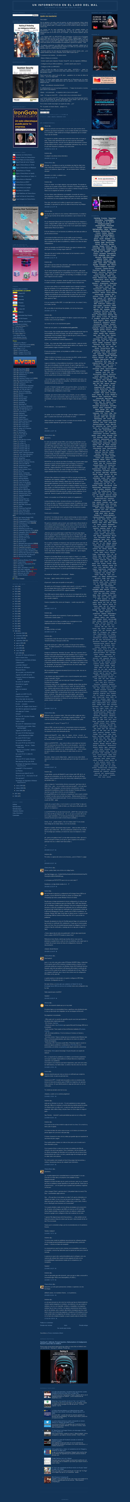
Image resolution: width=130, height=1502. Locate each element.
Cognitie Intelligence (111, 569)
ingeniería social (107, 420)
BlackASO (106, 589)
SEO (101, 378)
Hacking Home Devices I (26, 387)
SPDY (103, 728)
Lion (111, 493)
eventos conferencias (102, 754)
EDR (108, 532)
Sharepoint (114, 469)
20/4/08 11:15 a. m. (51, 149)
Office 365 (113, 424)
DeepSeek (98, 372)
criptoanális (95, 751)
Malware (110, 233)
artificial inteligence (112, 613)
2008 (16, 631)
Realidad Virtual (96, 469)
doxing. (107, 751)
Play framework (96, 641)
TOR (94, 354)
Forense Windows (23, 575)
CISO (101, 422)
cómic (104, 372)
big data (95, 264)
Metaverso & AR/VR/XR (25, 393)
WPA (108, 580)
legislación (107, 370)
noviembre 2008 (20, 635)
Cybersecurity (107, 396)
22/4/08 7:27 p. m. (51, 1280)
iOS (101, 251)
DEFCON (110, 441)
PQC (114, 437)
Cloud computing (111, 292)
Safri (109, 730)
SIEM (95, 728)
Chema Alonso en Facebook (23, 185)
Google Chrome (98, 302)
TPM (116, 736)
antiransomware (105, 439)
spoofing (112, 311)
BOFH (106, 513)
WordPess (95, 747)
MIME (97, 710)
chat (113, 385)
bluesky (101, 749)
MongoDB (109, 556)
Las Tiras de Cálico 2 (25, 410)
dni (98, 584)
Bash (94, 550)
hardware (103, 276)
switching (111, 565)
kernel (99, 435)
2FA (112, 281)
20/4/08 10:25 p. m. (51, 886)
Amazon (102, 328)
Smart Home (96, 439)
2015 (16, 613)
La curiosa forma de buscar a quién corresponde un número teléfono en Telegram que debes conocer (68, 1421)
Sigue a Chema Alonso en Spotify (25, 173)
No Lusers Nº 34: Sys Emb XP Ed (25, 743)
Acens (99, 567)
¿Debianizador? (20, 662)
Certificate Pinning (106, 491)
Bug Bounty (22, 430)
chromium (105, 615)
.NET (94, 307)
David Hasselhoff (111, 448)
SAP (105, 606)
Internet (97, 244)
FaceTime (112, 552)
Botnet (102, 368)
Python (105, 259)
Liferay (111, 706)
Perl (104, 558)
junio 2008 (19, 648)
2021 (16, 599)
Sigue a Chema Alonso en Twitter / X (26, 176)
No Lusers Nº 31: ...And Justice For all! (26, 775)
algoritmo (97, 454)
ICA (111, 506)
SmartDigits (107, 732)
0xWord (15, 804)
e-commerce (104, 415)
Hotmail (114, 396)
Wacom (95, 741)
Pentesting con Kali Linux (26, 528)
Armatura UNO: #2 (24, 449)
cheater (100, 615)
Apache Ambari (112, 669)
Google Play (97, 313)
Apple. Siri (102, 673)
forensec (100, 756)
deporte (96, 489)
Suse (103, 610)
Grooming (96, 533)
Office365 (112, 417)
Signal (113, 608)
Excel (102, 344)
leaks (100, 463)
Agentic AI (104, 391)
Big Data (21, 395)
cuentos (115, 426)
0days (110, 502)
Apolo (115, 622)
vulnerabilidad (95, 589)
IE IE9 (112, 287)
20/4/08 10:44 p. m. (51, 951)
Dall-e (106, 626)
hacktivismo (112, 374)
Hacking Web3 (23, 398)
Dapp (99, 593)
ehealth (96, 463)
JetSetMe (99, 704)
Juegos (105, 289)
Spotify (103, 400)
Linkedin (96, 389)
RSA (107, 409)
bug (114, 261)
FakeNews (101, 355)
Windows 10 (111, 300)
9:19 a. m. (65, 114)
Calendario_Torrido (98, 381)
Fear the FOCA (19, 328)
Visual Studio (102, 461)
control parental (97, 448)
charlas (104, 233)
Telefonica (94, 522)
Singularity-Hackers (18, 811)
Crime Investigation (24, 486)
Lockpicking (98, 635)
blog (113, 290)
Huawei (107, 697)
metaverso (112, 333)
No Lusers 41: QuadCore (22, 681)
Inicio (65, 1325)
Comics (103, 240)
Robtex (100, 606)
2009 (16, 628)
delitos (110, 526)
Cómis (101, 682)
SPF (104, 418)
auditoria (96, 654)
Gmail (107, 296)
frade (104, 756)
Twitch (112, 648)
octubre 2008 (20, 638)
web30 (108, 528)
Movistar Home (111, 272)
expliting (110, 754)
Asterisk (96, 624)
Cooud (97, 682)
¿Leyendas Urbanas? (21, 665)
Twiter (104, 737)
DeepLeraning (97, 684)
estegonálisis (107, 752)
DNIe (100, 430)
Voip (112, 372)
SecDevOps (98, 452)
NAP (94, 639)
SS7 (108, 606)
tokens (109, 285)
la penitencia (61, 24)
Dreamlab (20, 299)
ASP (95, 530)
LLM (106, 237)
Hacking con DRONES (25, 484)
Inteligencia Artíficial (106, 700)
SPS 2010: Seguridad (24, 569)
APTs (115, 565)
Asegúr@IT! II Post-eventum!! (24, 768)
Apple (102, 242)
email (109, 500)
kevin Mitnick (106, 470)
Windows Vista (61, 116)
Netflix (105, 437)
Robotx (110, 726)
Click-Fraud (113, 504)
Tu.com (107, 394)
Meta (103, 450)
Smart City (108, 495)
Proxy (99, 346)
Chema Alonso (49, 162)
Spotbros (94, 736)
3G (104, 402)
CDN (116, 589)
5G (115, 528)
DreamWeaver (105, 684)
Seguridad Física (100, 290)
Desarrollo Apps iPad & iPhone (27, 549)
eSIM (101, 658)
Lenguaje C (94, 576)
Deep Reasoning (97, 443)
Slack (99, 610)
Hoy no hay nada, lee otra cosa (24, 699)
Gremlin (99, 519)
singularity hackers (97, 363)
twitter (95, 263)
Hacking (97, 218)
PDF (104, 346)
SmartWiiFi (95, 734)
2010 (16, 626)
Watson (100, 741)
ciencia (94, 526)
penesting (94, 767)
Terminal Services (105, 348)
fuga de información (111, 368)
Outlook (108, 459)
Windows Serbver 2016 (110, 650)
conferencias (107, 227)
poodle (108, 769)
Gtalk (99, 596)
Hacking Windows (23, 478)
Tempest (95, 461)
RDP (110, 431)
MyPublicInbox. (104, 715)
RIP (97, 726)
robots (112, 346)
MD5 (94, 710)
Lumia (111, 708)
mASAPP (108, 545)
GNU (99, 493)
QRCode (111, 604)
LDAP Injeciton (95, 706)
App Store (98, 472)
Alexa (103, 380)
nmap (93, 502)
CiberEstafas (22, 417)
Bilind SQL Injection (102, 676)
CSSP (107, 678)
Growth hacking (101, 554)
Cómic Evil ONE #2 (24, 456)
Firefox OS (108, 687)
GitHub (99, 394)
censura (104, 524)
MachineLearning (112, 635)
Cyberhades (16, 815)
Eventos (104, 218)
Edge (96, 450)
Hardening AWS (23, 400)
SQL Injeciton (107, 645)
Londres (106, 708)
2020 (16, 601)
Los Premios (19, 771)
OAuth (110, 437)
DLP (113, 491)
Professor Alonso (19, 330)
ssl (115, 346)
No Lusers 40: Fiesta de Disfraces (25, 701)
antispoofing (113, 509)
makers (105, 366)
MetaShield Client (106, 535)
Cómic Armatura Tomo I (25, 469)
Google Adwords (112, 691)
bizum (96, 615)
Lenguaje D (106, 706)
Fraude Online (22, 562)
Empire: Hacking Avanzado (26, 452)
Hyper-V (108, 596)
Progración (95, 725)
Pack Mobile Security (19, 335)
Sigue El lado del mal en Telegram (25, 162)
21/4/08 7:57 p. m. (51, 1233)
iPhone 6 (105, 619)
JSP (115, 554)
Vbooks (109, 476)
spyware (113, 470)
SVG (98, 730)
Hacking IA (22, 371)
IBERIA (112, 697)
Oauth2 (107, 424)
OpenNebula (113, 721)
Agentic (95, 355)
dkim (113, 418)
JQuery (108, 702)
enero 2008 (19, 790)
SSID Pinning (112, 728)
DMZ (113, 482)
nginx (102, 585)
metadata (107, 309)
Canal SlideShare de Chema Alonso (25, 193)
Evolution (60, 1025)
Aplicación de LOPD (23, 573)
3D (103, 456)
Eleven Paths (110, 242)
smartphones (113, 587)
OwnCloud (102, 723)
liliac (103, 661)
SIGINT (99, 728)
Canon (112, 624)
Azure (103, 352)
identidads (103, 763)
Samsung (102, 508)
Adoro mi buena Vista (22, 657)
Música (113, 264)
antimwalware (113, 652)
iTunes (113, 762)
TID (106, 357)
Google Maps (95, 506)
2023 (16, 594)
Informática (103, 699)
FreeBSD (97, 689)
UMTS (105, 522)
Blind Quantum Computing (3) (60, 1477)
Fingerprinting (111, 240)
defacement (104, 526)
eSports (94, 619)
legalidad (96, 359)
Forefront (98, 457)
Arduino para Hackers (24, 460)
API (111, 378)
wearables (107, 665)
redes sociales (97, 305)
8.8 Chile (20, 296)
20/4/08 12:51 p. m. (51, 258)
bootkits (95, 545)
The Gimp (73, 1045)
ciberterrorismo (98, 470)
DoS (105, 483)
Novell (103, 519)
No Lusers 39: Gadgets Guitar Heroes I (26, 706)
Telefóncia (95, 737)
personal (96, 251)
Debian (97, 409)
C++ (115, 676)
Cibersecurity (113, 550)
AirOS (106, 669)
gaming (102, 329)
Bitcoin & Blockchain (24, 489)
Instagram (112, 359)
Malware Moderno (23, 419)
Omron (110, 719)
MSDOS (95, 474)
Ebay (113, 626)
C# (114, 567)
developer (104, 326)
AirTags (97, 622)
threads (102, 665)
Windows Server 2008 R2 (99, 652)
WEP (95, 650)
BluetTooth (110, 676)
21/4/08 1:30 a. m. (51, 1096)
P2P (113, 391)
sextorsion (113, 478)
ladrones (94, 565)
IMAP (114, 630)
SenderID (102, 495)
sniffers (112, 409)
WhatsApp (102, 255)
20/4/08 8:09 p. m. (51, 767)
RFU (115, 725)
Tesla (93, 543)
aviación (101, 582)
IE (95, 598)
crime (94, 584)
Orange (103, 578)
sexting (104, 435)
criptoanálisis (108, 407)
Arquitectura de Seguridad (26, 385)
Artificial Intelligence (108, 235)
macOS (96, 376)
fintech (114, 754)
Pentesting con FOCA (25, 523)
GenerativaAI (96, 691)
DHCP (95, 593)
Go (94, 519)
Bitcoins (108, 290)
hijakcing (112, 760)
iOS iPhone (102, 762)
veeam (103, 777)
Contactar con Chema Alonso (24, 155)
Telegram (96, 329)
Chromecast (97, 626)
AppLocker (113, 671)
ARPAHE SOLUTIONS (24, 321)
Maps (99, 556)
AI (104, 222)
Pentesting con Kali (25, 344)
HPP (113, 572)
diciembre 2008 (20, 633)
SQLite (107, 444)
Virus (94, 446)
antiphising (103, 613)
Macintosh (96, 600)
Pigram (107, 558)
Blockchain (111, 266)
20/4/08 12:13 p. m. (51, 207)
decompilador (104, 656)
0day (100, 402)
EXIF (109, 626)
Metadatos (109, 248)
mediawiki (102, 765)
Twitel (102, 392)
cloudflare (97, 318)
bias (99, 415)
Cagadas (95, 569)
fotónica (110, 584)
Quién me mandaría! (21, 689)
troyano (108, 387)
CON (114, 285)
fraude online (105, 318)
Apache (103, 292)
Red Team (21, 471)
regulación (96, 528)
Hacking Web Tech (24, 499)
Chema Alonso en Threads (23, 170)
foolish (95, 428)
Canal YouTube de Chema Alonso (25, 196)
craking (113, 749)
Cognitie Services (111, 680)
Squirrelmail (103, 647)
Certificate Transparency (99, 591)
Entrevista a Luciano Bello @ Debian (26, 660)
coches (108, 461)
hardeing (95, 760)
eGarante (109, 563)
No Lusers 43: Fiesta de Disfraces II (26, 655)
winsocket (109, 777)
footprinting (111, 363)
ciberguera (96, 617)
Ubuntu (53, 116)
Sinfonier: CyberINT (24, 500)
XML (110, 561)
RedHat (104, 469)
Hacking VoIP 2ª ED (24, 538)
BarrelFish (95, 676)
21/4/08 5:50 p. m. (51, 1164)
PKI (112, 474)
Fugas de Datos (104, 359)
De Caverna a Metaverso (25, 406)
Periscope (113, 723)
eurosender (113, 752)
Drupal (114, 517)
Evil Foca (114, 352)
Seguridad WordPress (25, 495)
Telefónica (112, 229)
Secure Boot (97, 608)
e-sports (103, 478)
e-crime (104, 316)
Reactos (96, 606)
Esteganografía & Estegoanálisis (28, 521)
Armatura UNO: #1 (24, 450)
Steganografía (112, 521)
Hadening (108, 695)
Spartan (114, 734)
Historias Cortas (23, 397)
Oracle (110, 313)
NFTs (105, 361)
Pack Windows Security (20, 337)
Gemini (96, 300)
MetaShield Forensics (112, 576)
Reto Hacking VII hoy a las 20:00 (25, 761)
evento (104, 448)
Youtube (95, 285)
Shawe (46, 126)
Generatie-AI (109, 628)
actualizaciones (96, 613)
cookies (104, 500)
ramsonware (113, 771)
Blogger (108, 411)
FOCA (108, 246)
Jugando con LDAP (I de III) (23, 730)
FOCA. (98, 687)
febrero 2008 (19, 788)
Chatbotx (100, 680)
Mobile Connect (109, 457)
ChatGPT (107, 251)
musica (94, 621)
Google (99, 227)
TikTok (109, 418)
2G (112, 528)
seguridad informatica (109, 773)
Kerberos (95, 556)
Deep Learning (99, 274)
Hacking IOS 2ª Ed (24, 526)
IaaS (109, 632)
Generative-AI (111, 253)
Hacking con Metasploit (25, 474)
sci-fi (99, 428)
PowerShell (96, 270)
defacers (103, 617)
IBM (106, 381)
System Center (109, 610)
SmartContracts (102, 315)
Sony (114, 559)
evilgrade (100, 619)
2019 (16, 604)
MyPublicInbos (97, 715)
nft (113, 361)
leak (115, 318)
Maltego (104, 576)
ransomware (96, 368)
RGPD (94, 726)
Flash (99, 628)
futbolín (103, 758)
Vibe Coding (100, 496)
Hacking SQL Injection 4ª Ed (26, 552)
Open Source (99, 287)
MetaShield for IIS (97, 637)
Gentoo (94, 596)
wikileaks (113, 383)
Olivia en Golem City (26, 382)
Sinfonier (105, 385)
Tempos (101, 246)
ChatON (95, 680)
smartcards (105, 621)
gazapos (108, 758)
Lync (115, 708)
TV (104, 476)
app (105, 426)
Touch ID (105, 648)
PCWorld (106, 324)
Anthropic (104, 548)
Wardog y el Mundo (24, 536)
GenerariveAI (103, 689)
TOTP (102, 365)
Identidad (107, 239)
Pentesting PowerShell (25, 508)
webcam (107, 383)
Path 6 (108, 578)
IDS (108, 483)
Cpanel (107, 591)
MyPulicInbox (95, 717)
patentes (99, 502)
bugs (113, 276)
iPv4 (111, 318)
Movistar (111, 274)
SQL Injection (107, 261)
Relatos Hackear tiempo (25, 421)
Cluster (20, 506)
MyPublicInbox (17, 806)
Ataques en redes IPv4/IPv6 (26, 551)
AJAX (108, 667)
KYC (109, 634)
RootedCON (96, 580)
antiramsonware (112, 747)
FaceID (112, 532)
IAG (112, 554)
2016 (16, 611)
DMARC (101, 552)
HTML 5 (108, 554)
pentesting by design (102, 767)
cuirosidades (101, 751)
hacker (107, 392)
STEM (94, 730)
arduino (101, 407)
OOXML (100, 342)
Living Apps (103, 300)
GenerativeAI (98, 261)
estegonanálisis (103, 584)
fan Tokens (104, 339)
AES (100, 548)
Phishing (96, 276)
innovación (98, 268)
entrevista (111, 454)
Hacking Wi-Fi (22, 432)
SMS (95, 303)
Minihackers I (23, 376)
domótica (101, 489)
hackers (111, 237)
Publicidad (18, 756)
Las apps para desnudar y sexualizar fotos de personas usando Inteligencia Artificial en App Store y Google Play (69, 1392)
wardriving (102, 528)
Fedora (114, 595)
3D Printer (113, 428)
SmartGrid (113, 732)
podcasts (95, 296)
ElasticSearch (112, 684)
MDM (94, 535)
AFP (115, 621)
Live (100, 576)
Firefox (102, 296)
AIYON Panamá (22, 318)
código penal (97, 656)
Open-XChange (100, 721)
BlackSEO (110, 380)
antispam (113, 400)
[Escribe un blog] (43, 112)
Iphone (96, 239)
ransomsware (96, 587)
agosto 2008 (19, 643)
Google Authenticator (108, 430)
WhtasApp (102, 743)
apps (113, 348)
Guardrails (108, 572)
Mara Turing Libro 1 (24, 426)
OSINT (20, 437)
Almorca (47, 1002)
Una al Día (21, 565)
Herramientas (112, 277)
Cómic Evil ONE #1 (24, 463)
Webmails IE (96, 743)
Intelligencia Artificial (101, 702)
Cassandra (112, 678)
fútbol (113, 500)
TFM (115, 610)
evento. (94, 754)
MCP (113, 598)
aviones (106, 582)
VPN (108, 372)
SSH (115, 413)
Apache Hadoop (106, 530)
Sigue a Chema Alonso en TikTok (25, 165)
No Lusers (104, 244)
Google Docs (96, 693)
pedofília (113, 765)
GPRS (114, 305)
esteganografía (112, 354)
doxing (94, 420)
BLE (96, 430)
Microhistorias (22, 539)
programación (104, 283)
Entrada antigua (83, 1325)
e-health (114, 461)
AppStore (110, 548)
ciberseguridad (100, 225)
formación (96, 231)
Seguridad (113, 444)
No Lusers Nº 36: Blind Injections (25, 733)
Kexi (57, 1023)
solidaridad (96, 665)
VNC (116, 648)
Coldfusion (95, 570)
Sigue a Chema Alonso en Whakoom (26, 168)
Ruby (110, 413)
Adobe (99, 480)
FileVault (103, 687)
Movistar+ (101, 357)
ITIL (98, 699)
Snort (100, 734)
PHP (101, 309)
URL (97, 739)
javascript (113, 320)
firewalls (114, 563)
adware (111, 357)
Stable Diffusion (110, 508)
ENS (112, 411)
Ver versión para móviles (64, 1328)
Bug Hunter (22, 369)
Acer (102, 669)
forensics (97, 391)
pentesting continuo (105, 511)
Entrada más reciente (46, 1325)
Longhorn (105, 635)
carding (99, 524)
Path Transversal (106, 639)
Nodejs (114, 556)
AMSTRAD (96, 422)
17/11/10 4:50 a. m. (51, 1318)
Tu (108, 648)
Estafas (113, 255)
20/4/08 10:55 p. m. (51, 998)
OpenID (107, 721)
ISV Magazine (103, 632)
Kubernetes (22, 413)
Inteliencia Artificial (97, 700)
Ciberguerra (22, 384)
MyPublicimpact (17, 809)
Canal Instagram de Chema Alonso (25, 199)
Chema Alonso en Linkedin (23, 187)
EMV (100, 570)
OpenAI (104, 313)
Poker (99, 604)
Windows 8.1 (100, 446)
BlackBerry (97, 515)
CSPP (105, 422)
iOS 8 (97, 762)
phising (107, 663)
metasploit (102, 264)
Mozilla (113, 537)
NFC (107, 417)
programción (106, 771)
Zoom (98, 563)
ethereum (105, 374)
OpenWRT (96, 723)
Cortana (96, 552)
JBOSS (99, 598)
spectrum (105, 775)
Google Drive (113, 570)
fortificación (101, 303)
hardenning (100, 760)
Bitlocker (113, 530)
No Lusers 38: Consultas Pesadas (25, 716)
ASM (98, 491)
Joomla (111, 404)
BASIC (101, 513)
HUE (104, 630)
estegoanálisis (97, 456)
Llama (108, 350)
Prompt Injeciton (102, 725)
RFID (113, 467)
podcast (100, 298)
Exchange (104, 595)
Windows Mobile (96, 487)
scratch (113, 511)
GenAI (101, 239)
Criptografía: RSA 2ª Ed (25, 532)
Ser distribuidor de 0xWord (20, 324)
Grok (103, 572)
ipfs (99, 661)
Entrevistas (101, 250)
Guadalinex (113, 693)
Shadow (109, 608)
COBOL (108, 624)
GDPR (102, 417)
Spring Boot (22, 458)
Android (97, 242)
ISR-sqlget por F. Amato (22, 711)
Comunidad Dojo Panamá (24, 315)
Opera (112, 450)
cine (115, 357)
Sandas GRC (103, 559)
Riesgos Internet (23, 467)
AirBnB (101, 589)
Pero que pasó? (20, 778)
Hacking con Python (24, 512)
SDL (102, 645)
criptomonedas (105, 281)
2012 (16, 621)
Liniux (97, 708)
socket (100, 775)
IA (107, 222)
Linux (49, 116)
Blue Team (112, 415)
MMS (101, 710)
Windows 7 (95, 283)
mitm (108, 264)
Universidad (96, 248)
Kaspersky (104, 598)
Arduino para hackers (25, 346)
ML (103, 394)
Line (94, 635)
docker (96, 333)
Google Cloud (112, 422)
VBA (106, 739)
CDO (112, 370)
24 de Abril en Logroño (22, 684)
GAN (94, 437)
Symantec (95, 648)
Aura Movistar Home (105, 674)
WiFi (106, 274)
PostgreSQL (113, 558)
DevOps (102, 409)
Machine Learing (112, 710)
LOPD (97, 370)
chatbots (109, 426)
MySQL (113, 309)
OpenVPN (95, 558)
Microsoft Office (104, 405)
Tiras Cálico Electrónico (26, 454)
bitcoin (107, 279)
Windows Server (98, 279)
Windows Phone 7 (102, 745)
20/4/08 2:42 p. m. (51, 608)
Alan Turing (103, 622)
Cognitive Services (108, 268)
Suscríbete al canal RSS (23, 190)
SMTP (96, 508)
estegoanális (106, 658)
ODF (105, 363)
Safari (101, 476)
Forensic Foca (111, 465)
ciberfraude (112, 615)
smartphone (96, 350)
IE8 (105, 574)
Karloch (47, 891)
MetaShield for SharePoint (99, 712)
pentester (110, 366)
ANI (111, 667)
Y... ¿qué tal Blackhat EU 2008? (24, 735)
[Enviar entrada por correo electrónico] (68, 114)
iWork (103, 545)
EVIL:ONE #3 (23, 434)
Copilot (104, 532)
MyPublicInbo (112, 713)
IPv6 (109, 289)
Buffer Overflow (100, 504)
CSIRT (99, 678)
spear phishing (105, 428)
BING (114, 289)
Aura (107, 255)
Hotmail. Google (100, 697)
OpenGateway (98, 418)
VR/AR (110, 381)
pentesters (103, 376)
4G (95, 491)
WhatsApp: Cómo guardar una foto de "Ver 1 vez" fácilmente (68, 1401)
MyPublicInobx (112, 637)
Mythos (103, 539)
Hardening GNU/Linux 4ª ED (26, 530)
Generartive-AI (111, 689)
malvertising (104, 565)
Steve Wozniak (108, 485)
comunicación (113, 582)
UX (100, 543)
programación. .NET (97, 771)
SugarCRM (107, 736)
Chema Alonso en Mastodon (23, 179)
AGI (104, 667)
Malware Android (23, 502)
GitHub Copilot (103, 467)
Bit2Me (108, 352)
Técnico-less (99, 337)
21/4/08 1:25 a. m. (51, 1067)
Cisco (107, 504)
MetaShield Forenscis (105, 600)
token (103, 341)
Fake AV (110, 595)
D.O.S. (105, 441)
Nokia (100, 639)
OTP (106, 431)
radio (94, 335)
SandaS (114, 541)
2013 (16, 618)
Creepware (113, 591)
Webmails (112, 389)
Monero (104, 556)
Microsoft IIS (98, 578)
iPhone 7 (114, 660)
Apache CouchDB (98, 671)
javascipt (97, 585)
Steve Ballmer (101, 736)
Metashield (96, 405)
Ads (94, 472)
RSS (102, 383)
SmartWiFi (96, 392)
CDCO (96, 532)
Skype (114, 431)
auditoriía (96, 749)
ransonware (112, 663)
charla (107, 365)
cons (113, 302)
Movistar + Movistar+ (103, 713)
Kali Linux (108, 344)
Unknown (47, 211)
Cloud (95, 320)
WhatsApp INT (23, 404)
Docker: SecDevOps (24, 473)
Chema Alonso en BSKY (22, 182)
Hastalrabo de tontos (98, 431)
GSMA (96, 467)
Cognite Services (102, 569)
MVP (103, 457)
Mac (101, 370)
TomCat (100, 648)
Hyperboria (113, 596)
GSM (113, 387)
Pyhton (112, 578)
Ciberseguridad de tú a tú (25, 408)
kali (109, 316)
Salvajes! (18, 714)
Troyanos (103, 331)
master (114, 489)
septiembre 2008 (21, 640)
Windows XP (97, 322)
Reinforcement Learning (98, 643)
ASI (99, 669)
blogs (94, 298)
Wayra (107, 320)
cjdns (114, 654)
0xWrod (100, 667)
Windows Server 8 (112, 745)
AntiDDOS (105, 480)
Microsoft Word (101, 537)
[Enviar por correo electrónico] (41, 112)
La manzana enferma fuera (23, 740)
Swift (113, 647)
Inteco (113, 699)
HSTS (102, 506)
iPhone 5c (109, 660)
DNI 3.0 (105, 682)
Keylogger (113, 634)
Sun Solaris (106, 433)
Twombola (113, 737)
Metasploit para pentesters (28, 543)
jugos (113, 763)
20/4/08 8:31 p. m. (51, 850)
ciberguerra (106, 322)
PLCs (93, 495)
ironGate (109, 763)
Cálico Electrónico (20, 331)
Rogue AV (107, 643)
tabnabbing (112, 775)
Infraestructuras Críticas (25, 493)
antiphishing (99, 426)
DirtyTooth (97, 417)
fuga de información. (111, 756)
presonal (113, 769)
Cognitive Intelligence (100, 266)
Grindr (108, 693)
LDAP (98, 341)
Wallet (109, 522)
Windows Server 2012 (25, 545)
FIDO (94, 687)
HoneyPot (102, 533)
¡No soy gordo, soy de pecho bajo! (25, 672)
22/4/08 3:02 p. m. (51, 1268)
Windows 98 (108, 743)
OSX (108, 602)
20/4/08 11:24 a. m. (51, 158)
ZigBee (106, 747)
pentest (97, 237)
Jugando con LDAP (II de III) (24, 694)
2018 (16, 606)
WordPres (101, 747)
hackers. (113, 758)
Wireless (110, 315)
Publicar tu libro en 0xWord (20, 289)
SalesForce (112, 606)
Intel (109, 467)
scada (114, 420)
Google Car (105, 570)
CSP (104, 678)
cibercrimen (102, 272)
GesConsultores (103, 691)
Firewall (107, 355)
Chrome (108, 329)
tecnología (109, 435)
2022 (16, 596)
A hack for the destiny (24, 482)
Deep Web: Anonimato (25, 504)
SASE (115, 726)
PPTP (115, 506)
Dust (98, 383)
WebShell (113, 741)
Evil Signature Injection (105, 686)
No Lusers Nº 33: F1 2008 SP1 (24, 754)
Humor (113, 231)
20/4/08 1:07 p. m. (51, 310)
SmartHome (107, 342)
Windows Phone (106, 487)
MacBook (100, 474)
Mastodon (94, 485)
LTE (109, 598)
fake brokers (113, 658)
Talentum (113, 335)
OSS (98, 719)
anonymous (111, 498)
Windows (96, 240)
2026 (16, 586)
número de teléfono (109, 585)
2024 (16, 591)
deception (103, 563)
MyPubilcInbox (97, 539)
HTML (96, 385)
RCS (115, 641)
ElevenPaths (105, 231)
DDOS (107, 456)
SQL (105, 580)
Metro (114, 712)
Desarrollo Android (24, 534)
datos (109, 361)
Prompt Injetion (104, 641)
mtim (106, 765)
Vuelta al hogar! (20, 721)
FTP (106, 465)
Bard (109, 391)
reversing (106, 378)
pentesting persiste (112, 767)
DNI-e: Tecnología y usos (25, 567)
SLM (108, 469)
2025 (16, 589)
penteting (99, 621)
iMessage (96, 511)
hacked (113, 322)
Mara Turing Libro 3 (24, 423)
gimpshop (64, 1047)
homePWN (103, 660)
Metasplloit (109, 712)
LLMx (101, 706)
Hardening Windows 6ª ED (25, 560)
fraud (94, 660)
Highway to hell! (20, 719)
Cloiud (105, 680)
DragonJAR (21, 293)
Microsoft (98, 257)
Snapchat (110, 559)
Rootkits (101, 485)
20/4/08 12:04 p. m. (51, 177)
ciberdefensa (111, 524)
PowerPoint (104, 604)
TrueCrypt (96, 561)
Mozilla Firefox (104, 389)
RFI (97, 495)
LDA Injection (114, 704)
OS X (107, 450)
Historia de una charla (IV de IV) (24, 773)
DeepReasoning (98, 483)
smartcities (105, 502)
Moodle (108, 537)
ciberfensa (101, 654)
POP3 (114, 602)
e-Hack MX (21, 309)
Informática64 (100, 398)
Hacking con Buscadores (25, 564)
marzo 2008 (19, 785)
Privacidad (110, 225)
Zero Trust (95, 582)
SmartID (115, 495)
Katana (104, 704)
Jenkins (94, 704)
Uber (97, 611)
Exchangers (114, 686)
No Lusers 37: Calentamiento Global (26, 723)
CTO (107, 550)
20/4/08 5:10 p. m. (51, 632)
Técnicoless (110, 331)
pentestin (114, 545)
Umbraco (101, 739)
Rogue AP (95, 541)
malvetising (96, 765)
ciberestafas (96, 339)
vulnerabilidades (99, 411)
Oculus (105, 719)
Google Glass (98, 572)
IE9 (100, 450)
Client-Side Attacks (24, 480)
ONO (115, 717)
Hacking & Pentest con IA (26, 378)
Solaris (109, 734)
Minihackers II (23, 374)
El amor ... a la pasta (21, 704)
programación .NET (99, 387)
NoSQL (108, 539)
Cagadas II (19, 686)
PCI (111, 602)
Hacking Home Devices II (26, 380)
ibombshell (108, 489)
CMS (101, 482)
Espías (98, 595)
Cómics (95, 253)
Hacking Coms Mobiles (25, 556)
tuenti (114, 407)
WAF (113, 476)
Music (114, 493)
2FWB (96, 513)
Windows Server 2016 (25, 354)
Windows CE (100, 650)
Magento (99, 535)
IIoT (116, 697)
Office (103, 335)
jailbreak (96, 309)
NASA (101, 717)
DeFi (115, 441)
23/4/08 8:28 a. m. (51, 1295)
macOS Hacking (23, 488)
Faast (114, 326)
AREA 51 (20, 312)
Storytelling (22, 402)
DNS (111, 296)
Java (99, 335)
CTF (100, 532)
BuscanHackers (101, 550)
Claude (110, 339)
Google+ (94, 554)
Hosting (101, 574)
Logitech (102, 708)
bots (107, 346)
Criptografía (112, 263)
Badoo (112, 674)
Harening (114, 695)
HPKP (100, 630)
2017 (16, 608)
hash (114, 584)
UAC (105, 337)
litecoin (99, 565)
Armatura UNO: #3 (24, 447)
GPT (105, 298)
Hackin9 (96, 574)
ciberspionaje (97, 500)
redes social (97, 773)
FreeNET (103, 628)
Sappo (106, 521)
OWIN (101, 719)
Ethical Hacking (23, 350)
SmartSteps (97, 647)
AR (114, 667)
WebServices (108, 611)
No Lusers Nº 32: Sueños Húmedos (25, 759)
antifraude (114, 543)
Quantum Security (24, 372)
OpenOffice (113, 405)
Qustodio (111, 641)
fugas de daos (97, 758)
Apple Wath (95, 673)
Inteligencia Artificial (104, 224)
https (106, 333)
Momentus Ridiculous (98, 424)
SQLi (100, 385)
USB (95, 415)
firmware (95, 756)
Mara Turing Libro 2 (24, 424)
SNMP (105, 541)
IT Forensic (21, 306)
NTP (104, 602)
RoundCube (97, 645)
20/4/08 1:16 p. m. (51, 431)
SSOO (113, 645)
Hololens (94, 697)
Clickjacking (107, 482)
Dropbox (95, 493)
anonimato (97, 352)
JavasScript (113, 702)
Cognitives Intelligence (99, 517)
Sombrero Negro (23, 415)
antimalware (107, 305)
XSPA (106, 509)
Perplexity (95, 378)
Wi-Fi (102, 509)
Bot (104, 463)
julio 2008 (19, 645)
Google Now (103, 693)
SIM (103, 444)
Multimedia (96, 459)
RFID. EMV (110, 725)
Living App (95, 328)
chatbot (99, 354)
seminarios (95, 548)
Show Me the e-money (25, 439)
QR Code (113, 539)
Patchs (100, 558)
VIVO (104, 543)
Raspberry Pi (22, 436)
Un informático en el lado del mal (65, 5)
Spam (100, 263)
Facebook (103, 253)
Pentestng (114, 639)
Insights (108, 699)
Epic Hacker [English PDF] (26, 517)
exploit (107, 287)
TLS (94, 496)
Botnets (97, 348)
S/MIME (101, 541)
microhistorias (98, 324)
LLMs (103, 248)
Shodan (107, 307)
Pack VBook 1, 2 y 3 (19, 348)
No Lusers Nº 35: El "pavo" (23, 738)
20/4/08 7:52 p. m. (51, 708)
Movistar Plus (99, 361)
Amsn (53, 1051)
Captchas (108, 402)
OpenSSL (107, 474)
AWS (95, 480)
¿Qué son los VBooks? (19, 343)
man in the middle (112, 619)
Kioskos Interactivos (110, 533)
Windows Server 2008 (110, 496)
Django (94, 595)
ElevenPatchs (96, 686)
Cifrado (95, 277)
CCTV (111, 589)
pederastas (107, 661)
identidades (97, 763)
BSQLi (100, 441)
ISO (95, 699)
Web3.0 (106, 561)
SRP (107, 728)
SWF (101, 730)
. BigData (113, 665)
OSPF (94, 719)
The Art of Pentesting (24, 391)
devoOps (111, 656)
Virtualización (96, 509)
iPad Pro (108, 762)
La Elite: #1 (22, 441)
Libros (106, 229)
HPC (94, 695)
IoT (115, 296)
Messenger (100, 437)
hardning (106, 760)
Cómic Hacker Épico (24, 510)
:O (16, 691)
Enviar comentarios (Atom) (55, 1333)
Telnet (100, 737)
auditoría (99, 259)
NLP (97, 639)
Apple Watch (106, 567)
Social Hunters (23, 411)
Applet (111, 567)
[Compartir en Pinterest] (48, 112)
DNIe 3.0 (107, 552)
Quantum (113, 324)
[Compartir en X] (45, 112)
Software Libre (110, 303)
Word (107, 652)
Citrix (110, 326)
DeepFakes (113, 283)
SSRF (109, 541)
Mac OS (105, 710)
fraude (109, 270)
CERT (104, 624)
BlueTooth (109, 328)
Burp (100, 624)
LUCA (95, 255)
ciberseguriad (107, 749)
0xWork (96, 667)
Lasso (113, 574)
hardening (98, 235)
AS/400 (95, 669)
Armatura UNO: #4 (24, 445)
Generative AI (97, 289)
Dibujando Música (21, 670)
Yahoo (100, 396)
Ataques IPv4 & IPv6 (25, 352)
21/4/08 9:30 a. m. (51, 1117)
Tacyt (107, 335)
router (102, 587)
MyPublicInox (112, 715)
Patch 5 (107, 723)
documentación (97, 374)
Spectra (113, 246)
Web (104, 741)
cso (98, 526)
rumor (102, 773)
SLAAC (101, 521)
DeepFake (108, 517)
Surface (109, 647)
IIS (102, 307)
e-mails (96, 402)
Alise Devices (110, 622)
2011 (16, 623)
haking (97, 660)
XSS (105, 285)
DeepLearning (111, 376)
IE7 (111, 483)
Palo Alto (95, 604)
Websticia (111, 452)
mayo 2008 (19, 650)
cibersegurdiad (108, 654)
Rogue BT (113, 643)
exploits (101, 333)
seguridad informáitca (110, 546)
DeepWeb (112, 456)
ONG (99, 444)
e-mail (113, 251)
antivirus (95, 407)
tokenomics (95, 292)
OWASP (102, 459)
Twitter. (108, 737)
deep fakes (104, 454)
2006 (16, 796)
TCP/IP (115, 485)
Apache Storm (106, 671)
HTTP (115, 328)
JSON (108, 574)
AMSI (93, 622)
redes (110, 259)
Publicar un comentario (46, 1322)
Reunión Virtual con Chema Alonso (25, 157)
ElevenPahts (113, 472)
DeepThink (112, 593)
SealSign (113, 459)
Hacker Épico (22, 541)
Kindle (108, 704)
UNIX (97, 543)
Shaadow (103, 608)
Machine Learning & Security (26, 462)
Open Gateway (109, 398)
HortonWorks (109, 630)
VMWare (102, 611)
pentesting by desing (99, 546)
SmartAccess (101, 732)
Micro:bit (100, 602)
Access (95, 567)
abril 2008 (19, 653)
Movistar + (108, 302)
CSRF (115, 435)
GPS (99, 307)
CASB (95, 678)
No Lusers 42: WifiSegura (23, 667)
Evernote (95, 628)
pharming (102, 663)
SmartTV (101, 320)
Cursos (98, 233)
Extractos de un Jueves (22, 696)
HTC (98, 695)
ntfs (109, 765)
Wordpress (97, 311)
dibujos (104, 354)
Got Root (21, 497)
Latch (102, 237)
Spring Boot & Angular (25, 465)
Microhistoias (105, 637)
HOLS (103, 596)
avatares (114, 487)
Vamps (101, 561)
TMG (112, 736)
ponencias (103, 769)
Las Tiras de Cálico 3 (25, 389)
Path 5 (106, 413)
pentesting (98, 222)
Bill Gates (111, 513)
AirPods (99, 530)
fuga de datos (112, 298)
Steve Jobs (105, 452)
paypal (114, 526)
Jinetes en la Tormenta (25, 428)
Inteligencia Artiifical (102, 634)
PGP (101, 413)
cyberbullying (96, 478)
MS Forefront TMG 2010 (24, 571)
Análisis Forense (23, 476)
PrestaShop (96, 559)
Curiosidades (109, 220)
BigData (103, 270)
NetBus (105, 717)
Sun (93, 426)
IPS (98, 632)
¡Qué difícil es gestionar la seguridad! (26, 709)
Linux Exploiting (23, 525)
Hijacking (102, 350)
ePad (111, 751)
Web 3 (108, 741)
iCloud (99, 545)
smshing (111, 621)
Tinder (100, 522)
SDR (101, 580)
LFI (114, 483)
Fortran (114, 687)
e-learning (112, 617)
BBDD (115, 548)
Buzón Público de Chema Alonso (25, 160)
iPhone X (96, 661)
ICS (107, 493)
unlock (99, 777)
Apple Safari (105, 472)
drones (99, 420)
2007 (16, 793)
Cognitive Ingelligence (109, 515)
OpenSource (96, 400)
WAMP (114, 739)
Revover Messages (104, 726)
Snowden (105, 734)
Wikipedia (108, 543)
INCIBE (94, 632)
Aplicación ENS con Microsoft (26, 554)
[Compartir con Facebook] (46, 112)
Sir (111, 730)
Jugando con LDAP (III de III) (24, 675)
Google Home (106, 443)
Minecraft (96, 713)
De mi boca (110, 682)
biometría (110, 337)
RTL (115, 604)
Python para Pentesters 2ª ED (27, 513)
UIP (94, 739)
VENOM (110, 739)
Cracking (113, 307)
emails (101, 752)
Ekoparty (20, 302)
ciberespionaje (99, 294)
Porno (108, 519)
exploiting (107, 294)
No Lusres (110, 717)
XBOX (108, 400)
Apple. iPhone (108, 673)
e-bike (107, 617)
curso (111, 365)
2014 (16, 616)
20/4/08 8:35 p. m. (51, 863)
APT (107, 341)
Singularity (94, 610)
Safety (104, 730)
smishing (96, 775)
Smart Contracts (97, 433)
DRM (102, 626)
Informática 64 (104, 404)
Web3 (105, 263)
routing (106, 587)
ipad (101, 285)
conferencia (96, 326)
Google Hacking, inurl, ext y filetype (62, 1458)
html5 (108, 478)
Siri (110, 385)
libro (113, 294)
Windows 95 (113, 580)
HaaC (103, 493)
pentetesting (97, 769)
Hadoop (107, 506)
